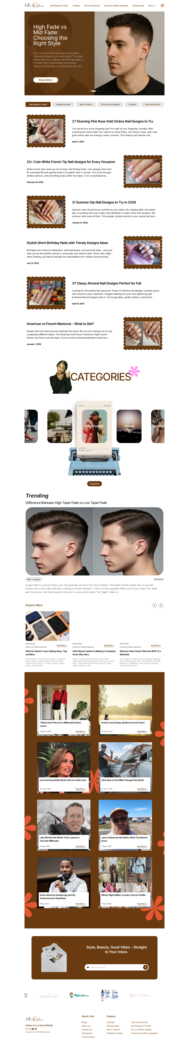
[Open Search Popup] (162, 5)
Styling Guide (138, 6)
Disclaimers (87, 1033)
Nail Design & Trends (59, 6)
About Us (86, 1026)
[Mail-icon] (33, 1029)
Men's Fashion (33, 579)
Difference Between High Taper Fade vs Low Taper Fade (66, 503)
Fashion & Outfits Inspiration (116, 6)
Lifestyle (76, 6)
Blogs (84, 1022)
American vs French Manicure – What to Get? (60, 324)
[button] (89, 91)
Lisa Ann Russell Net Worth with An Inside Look (63, 780)
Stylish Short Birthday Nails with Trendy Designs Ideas (67, 243)
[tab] (38, 104)
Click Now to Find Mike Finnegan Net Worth (122, 780)
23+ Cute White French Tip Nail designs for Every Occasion (71, 162)
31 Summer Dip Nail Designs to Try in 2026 (104, 202)
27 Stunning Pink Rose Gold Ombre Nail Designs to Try (112, 121)
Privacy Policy (88, 1037)
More (150, 6)
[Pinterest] (36, 1029)
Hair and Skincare (92, 6)
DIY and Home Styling (94, 426)
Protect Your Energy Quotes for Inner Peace (123, 722)
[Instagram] (30, 1029)
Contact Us (87, 1029)
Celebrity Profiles (115, 1033)
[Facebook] (27, 1029)
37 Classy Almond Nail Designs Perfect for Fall (106, 283)
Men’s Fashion (129, 426)
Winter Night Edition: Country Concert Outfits (123, 895)
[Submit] (145, 967)
